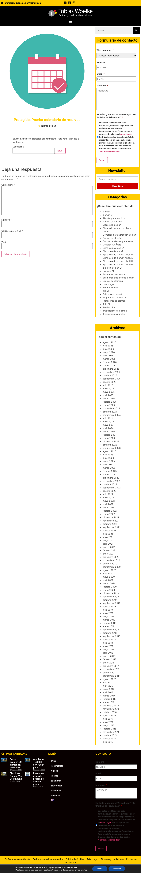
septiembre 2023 (112, 448)
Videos (54, 771)
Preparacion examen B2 (115, 297)
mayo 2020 (109, 576)
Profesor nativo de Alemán (17, 859)
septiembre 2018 (111, 636)
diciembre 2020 (111, 557)
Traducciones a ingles (114, 314)
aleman (106, 211)
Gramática (56, 790)
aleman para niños (112, 221)
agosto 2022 (109, 491)
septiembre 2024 (112, 415)
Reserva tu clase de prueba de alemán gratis (38, 779)
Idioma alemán (48, 126)
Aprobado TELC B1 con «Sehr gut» (38, 763)
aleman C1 (108, 215)
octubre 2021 (110, 524)
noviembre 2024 (111, 408)
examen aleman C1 (112, 267)
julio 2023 (108, 454)
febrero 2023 (110, 471)
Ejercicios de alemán (113, 251)
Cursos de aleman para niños (118, 241)
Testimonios (109, 307)
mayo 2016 (108, 725)
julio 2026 (108, 345)
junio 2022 (108, 497)
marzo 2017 (109, 695)
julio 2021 (108, 533)
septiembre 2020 (112, 566)
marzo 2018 (109, 656)
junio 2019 (108, 613)
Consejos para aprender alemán (119, 234)
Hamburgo (108, 284)
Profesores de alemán (114, 300)
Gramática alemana (113, 281)
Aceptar (99, 868)
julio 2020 (108, 573)
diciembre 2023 (111, 441)
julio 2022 (108, 494)
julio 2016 (108, 718)
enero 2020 (109, 590)
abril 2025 (108, 395)
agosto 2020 (109, 570)
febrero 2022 (110, 510)
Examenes (56, 780)
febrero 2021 (109, 550)
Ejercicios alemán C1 (113, 248)
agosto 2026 (109, 342)
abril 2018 (108, 652)
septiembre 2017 (111, 675)
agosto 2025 (109, 382)
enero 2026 (109, 365)
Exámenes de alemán (114, 274)
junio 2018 (108, 646)
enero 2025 (109, 405)
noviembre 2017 (111, 669)
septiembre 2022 (112, 487)
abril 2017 (108, 692)
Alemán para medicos (114, 218)
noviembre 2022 (111, 481)
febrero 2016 (109, 728)
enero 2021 (108, 553)
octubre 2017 (109, 672)
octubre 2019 (110, 600)
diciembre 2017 (111, 666)
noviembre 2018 (111, 629)
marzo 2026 (109, 358)
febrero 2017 (109, 699)
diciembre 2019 (111, 593)
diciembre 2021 (111, 517)
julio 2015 (108, 742)
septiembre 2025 (112, 378)
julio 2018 (108, 642)
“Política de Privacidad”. (110, 151)
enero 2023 (109, 474)
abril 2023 (108, 464)
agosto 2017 (109, 679)
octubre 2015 (110, 735)
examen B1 (108, 271)
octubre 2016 (110, 712)
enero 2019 (108, 626)
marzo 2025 (109, 398)
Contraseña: (18, 147)
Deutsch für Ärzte (112, 244)
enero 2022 (109, 514)
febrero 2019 (109, 623)
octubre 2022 (110, 484)
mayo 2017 (108, 689)
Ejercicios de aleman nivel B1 (118, 261)
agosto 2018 (109, 639)
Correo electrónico (12, 231)
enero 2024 (109, 438)
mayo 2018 (108, 649)
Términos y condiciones (112, 859)
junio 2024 (108, 421)
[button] (70, 22)
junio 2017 (108, 685)
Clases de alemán (112, 224)
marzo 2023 (109, 467)
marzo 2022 (109, 507)
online (106, 290)
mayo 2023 (109, 461)
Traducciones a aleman (115, 310)
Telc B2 (106, 304)
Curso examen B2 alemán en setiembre (16, 763)
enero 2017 (108, 702)
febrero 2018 (109, 659)
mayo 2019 (108, 616)
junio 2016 (108, 722)
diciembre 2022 (111, 477)
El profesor (56, 785)
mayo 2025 (109, 391)
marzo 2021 (109, 547)
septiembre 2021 (111, 527)
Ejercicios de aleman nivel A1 (118, 254)
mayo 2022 (109, 500)
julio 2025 (108, 385)
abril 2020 (108, 580)
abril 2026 (108, 355)
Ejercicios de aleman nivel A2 (118, 257)
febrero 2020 (110, 586)
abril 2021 (108, 543)
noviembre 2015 (111, 732)
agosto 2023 (109, 451)
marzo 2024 (109, 431)
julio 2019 (108, 609)
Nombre (6, 220)
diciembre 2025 (111, 368)
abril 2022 (108, 504)
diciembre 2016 (111, 705)
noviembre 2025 (111, 372)
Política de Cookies (75, 859)
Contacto (55, 795)
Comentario (8, 185)
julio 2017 (108, 682)
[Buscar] (136, 30)
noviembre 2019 (111, 596)
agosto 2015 (109, 738)
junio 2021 (108, 537)
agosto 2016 (109, 715)
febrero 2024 (110, 434)
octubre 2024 (110, 411)
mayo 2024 (109, 424)
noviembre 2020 (111, 560)
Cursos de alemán (112, 238)
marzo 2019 (109, 619)
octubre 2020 (110, 563)
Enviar (102, 160)
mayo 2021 (108, 540)
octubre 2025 (110, 375)
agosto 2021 (109, 530)
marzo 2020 (109, 583)
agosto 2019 (109, 606)
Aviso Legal (125, 134)
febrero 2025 (110, 401)
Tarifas (54, 775)
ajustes (84, 870)
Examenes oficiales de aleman (118, 277)
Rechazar (117, 868)
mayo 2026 (109, 352)
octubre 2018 (110, 633)
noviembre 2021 (111, 520)
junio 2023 (108, 458)
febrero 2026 (110, 362)
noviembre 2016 (111, 708)
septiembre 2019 (111, 603)
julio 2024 (108, 418)
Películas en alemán (113, 294)
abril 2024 (108, 428)
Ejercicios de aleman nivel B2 (118, 264)
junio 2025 (108, 388)
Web (3, 242)
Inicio (53, 761)
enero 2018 (108, 662)
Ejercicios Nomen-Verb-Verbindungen (17, 776)
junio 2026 (108, 349)
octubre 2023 (110, 444)
